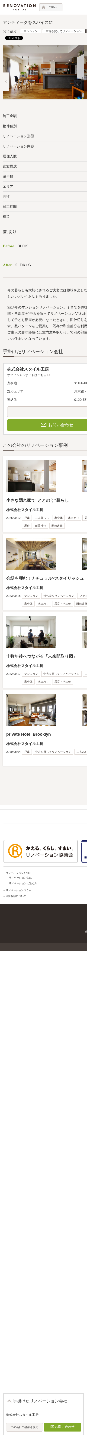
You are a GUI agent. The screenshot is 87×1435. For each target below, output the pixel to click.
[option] (43, 72)
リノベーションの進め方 (23, 883)
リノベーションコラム (18, 890)
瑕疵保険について (16, 896)
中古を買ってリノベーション (64, 31)
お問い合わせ (64, 1427)
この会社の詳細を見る (25, 1427)
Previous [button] (6, 81)
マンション (31, 31)
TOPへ (53, 7)
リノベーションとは (20, 877)
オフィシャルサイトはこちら (26, 375)
